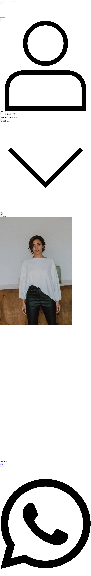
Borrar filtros (4, 120)
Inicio (1, 113)
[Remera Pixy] (36, 324)
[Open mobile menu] (0, 18)
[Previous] (0, 3)
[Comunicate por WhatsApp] (45, 575)
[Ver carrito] (0, 112)
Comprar (2, 466)
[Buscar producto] (0, 19)
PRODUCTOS (5, 113)
